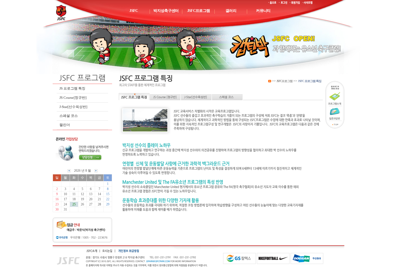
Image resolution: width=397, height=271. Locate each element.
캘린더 (64, 125)
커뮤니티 (263, 11)
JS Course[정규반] (72, 98)
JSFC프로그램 (198, 11)
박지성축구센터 (166, 11)
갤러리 (231, 11)
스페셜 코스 (68, 116)
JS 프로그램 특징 (72, 88)
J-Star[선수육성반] (73, 107)
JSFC (133, 11)
